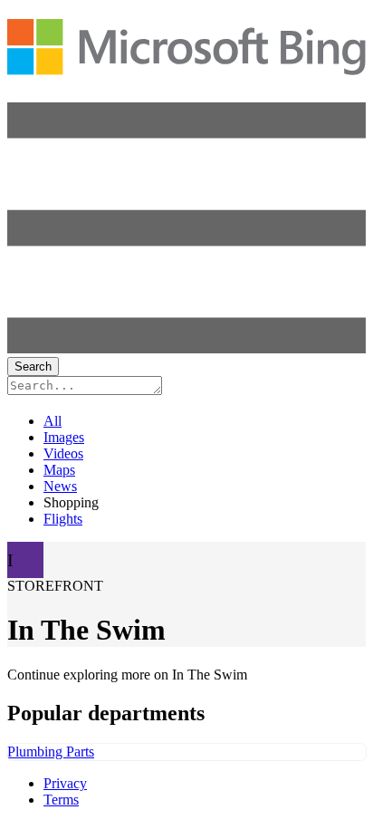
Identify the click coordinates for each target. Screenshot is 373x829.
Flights (62, 518)
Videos (63, 453)
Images (63, 437)
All (52, 421)
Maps (59, 469)
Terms (61, 799)
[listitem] (186, 752)
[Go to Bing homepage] (186, 65)
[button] (186, 348)
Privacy (65, 783)
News (60, 486)
